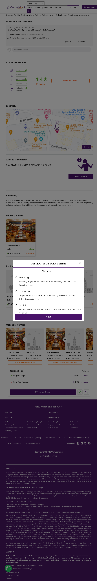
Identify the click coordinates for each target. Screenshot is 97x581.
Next (48, 317)
